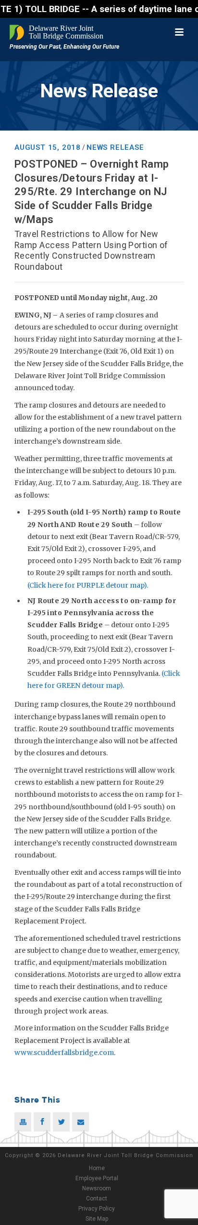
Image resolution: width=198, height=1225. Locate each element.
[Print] (22, 1122)
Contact (96, 1198)
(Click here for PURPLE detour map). (87, 585)
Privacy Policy (96, 1208)
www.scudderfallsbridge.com (64, 1052)
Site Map (97, 1218)
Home (97, 1168)
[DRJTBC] (58, 32)
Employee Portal (96, 1178)
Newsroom (96, 1188)
